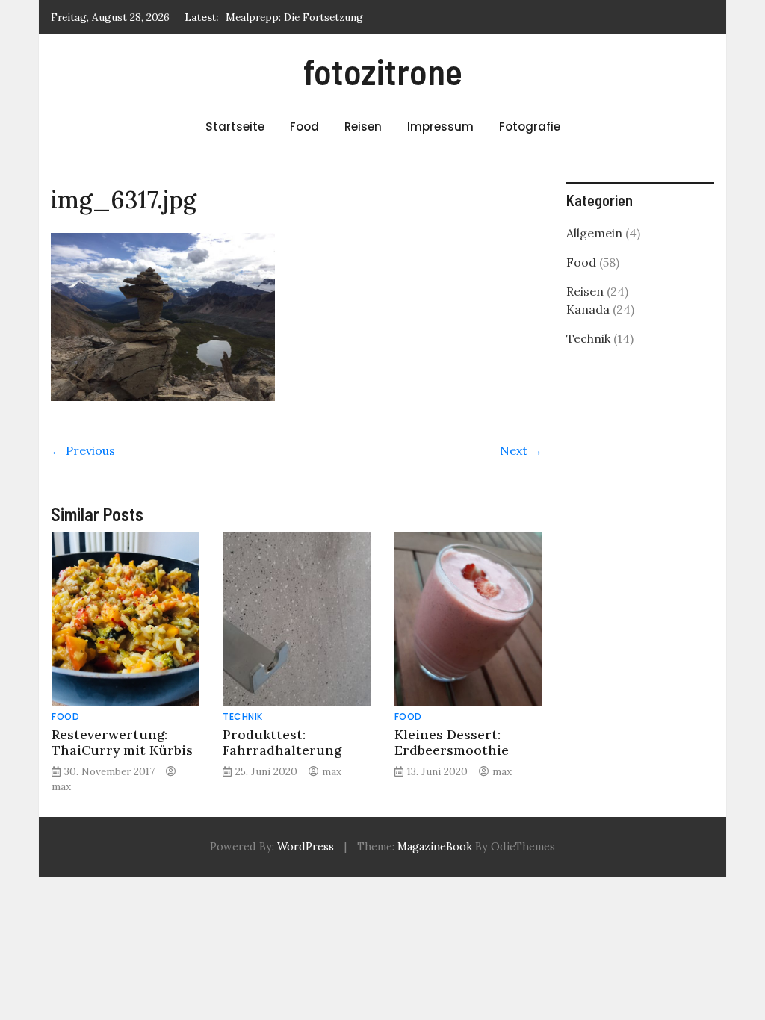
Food (304, 126)
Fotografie (529, 126)
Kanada (588, 309)
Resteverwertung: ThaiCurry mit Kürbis (122, 742)
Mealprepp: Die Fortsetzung (294, 17)
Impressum (440, 126)
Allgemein (594, 233)
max (61, 786)
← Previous (83, 450)
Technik (243, 716)
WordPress (305, 846)
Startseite (234, 126)
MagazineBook (434, 846)
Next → (521, 450)
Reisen (363, 126)
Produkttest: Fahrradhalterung (282, 742)
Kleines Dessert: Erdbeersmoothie (451, 742)
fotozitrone (382, 71)
